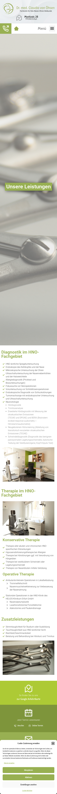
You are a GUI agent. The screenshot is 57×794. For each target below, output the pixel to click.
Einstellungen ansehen (28, 784)
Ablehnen (28, 777)
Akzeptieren (28, 770)
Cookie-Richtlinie (27, 790)
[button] (53, 743)
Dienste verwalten (9, 763)
